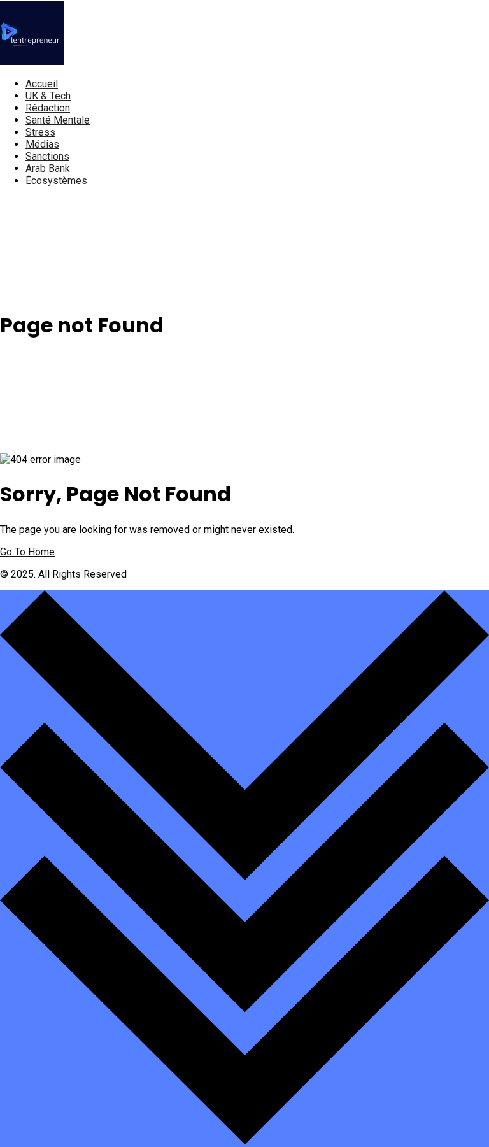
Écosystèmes (56, 181)
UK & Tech (48, 96)
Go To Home (27, 552)
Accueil (41, 84)
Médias (42, 144)
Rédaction (47, 108)
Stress (40, 132)
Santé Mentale (57, 120)
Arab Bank (47, 168)
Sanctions (47, 156)
